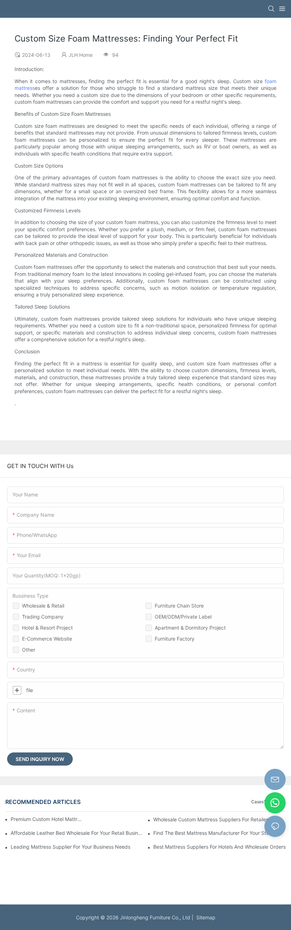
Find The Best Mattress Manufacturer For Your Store (213, 833)
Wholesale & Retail (43, 606)
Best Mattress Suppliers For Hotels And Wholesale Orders (219, 847)
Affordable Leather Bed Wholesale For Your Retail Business (77, 833)
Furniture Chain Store (179, 606)
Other (28, 650)
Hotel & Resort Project (47, 628)
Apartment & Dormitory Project (190, 628)
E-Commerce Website (47, 639)
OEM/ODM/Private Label (183, 617)
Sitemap (204, 917)
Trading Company (43, 617)
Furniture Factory (174, 639)
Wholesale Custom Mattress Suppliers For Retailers (211, 819)
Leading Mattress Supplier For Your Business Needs (70, 847)
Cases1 (258, 801)
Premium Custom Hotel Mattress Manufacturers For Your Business (47, 819)
